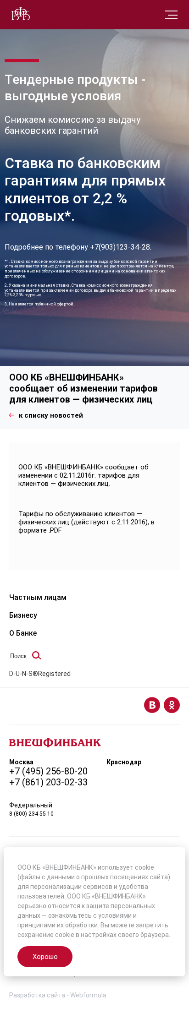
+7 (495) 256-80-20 (48, 771)
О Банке (23, 633)
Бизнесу (23, 615)
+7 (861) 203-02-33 (48, 782)
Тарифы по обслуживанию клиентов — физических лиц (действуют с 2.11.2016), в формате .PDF (86, 522)
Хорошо (45, 957)
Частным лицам (38, 597)
